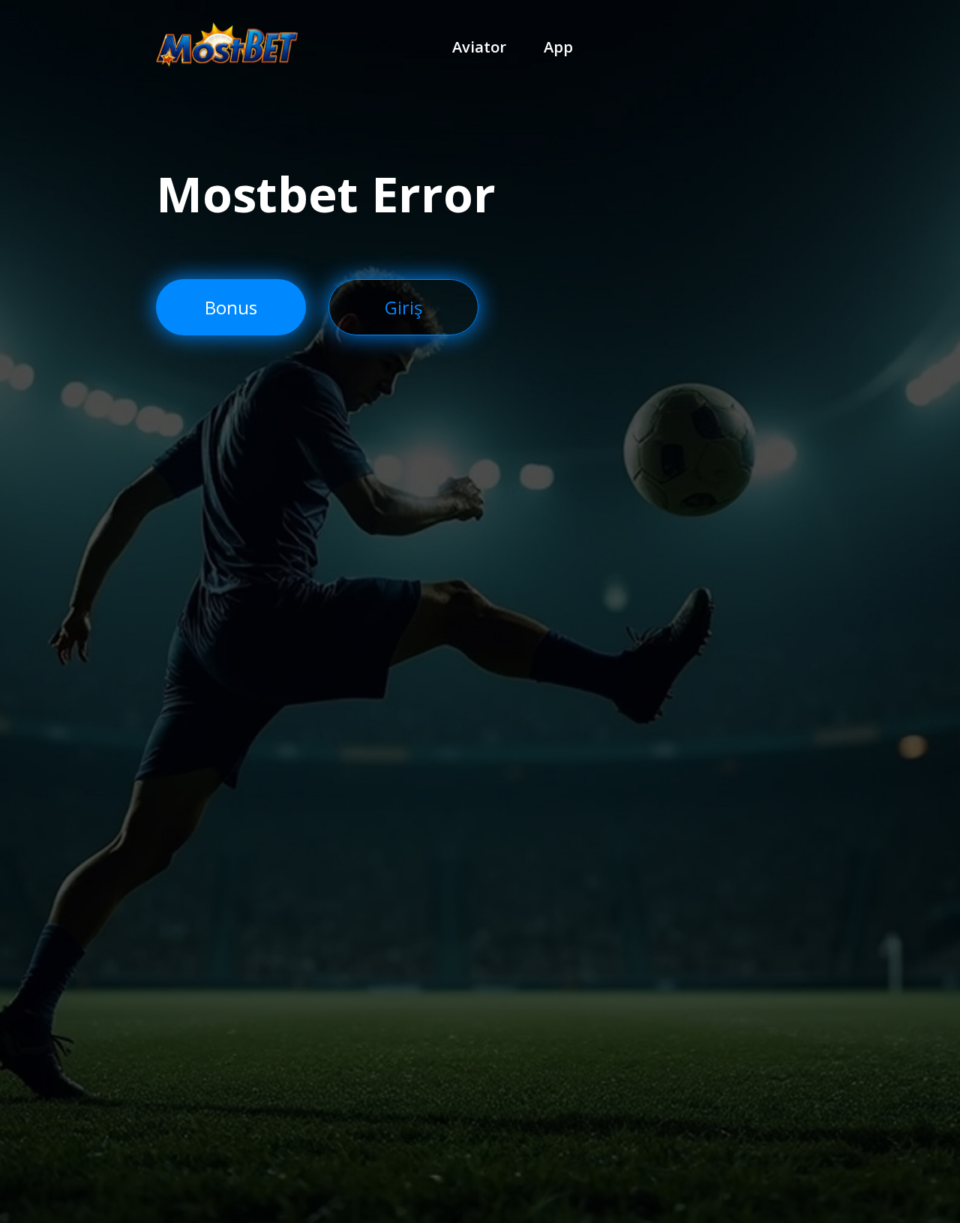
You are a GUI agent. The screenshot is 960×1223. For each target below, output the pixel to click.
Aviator (479, 47)
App (558, 47)
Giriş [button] (403, 307)
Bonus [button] (231, 307)
